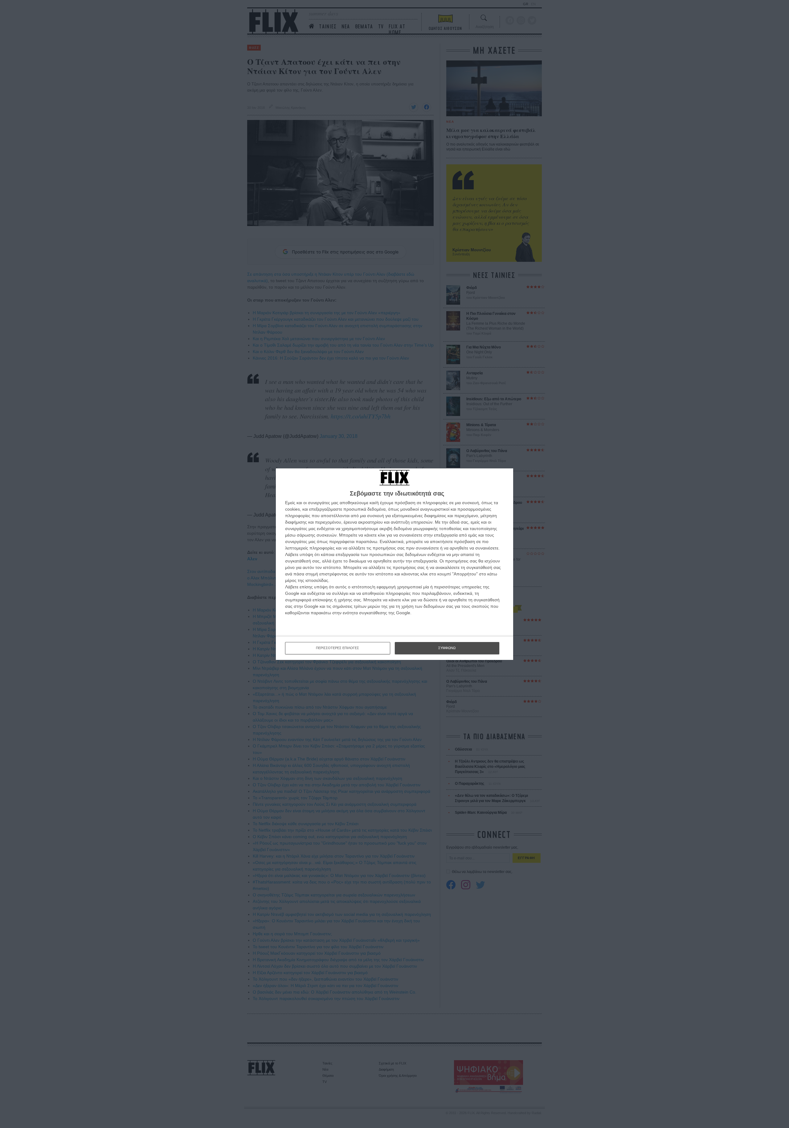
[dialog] (394, 564)
